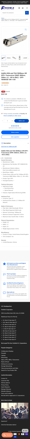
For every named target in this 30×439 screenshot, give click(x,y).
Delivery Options (5, 382)
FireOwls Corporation (16, 431)
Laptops (3, 355)
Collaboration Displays (7, 351)
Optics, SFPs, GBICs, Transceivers (10, 359)
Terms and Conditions (7, 393)
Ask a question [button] (15, 137)
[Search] (27, 12)
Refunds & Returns (6, 391)
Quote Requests (5, 387)
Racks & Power (5, 362)
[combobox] (15, 12)
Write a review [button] (15, 132)
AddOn (2, 70)
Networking (4, 357)
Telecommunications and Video (9, 368)
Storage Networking (6, 366)
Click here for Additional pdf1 (9, 146)
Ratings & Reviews (6, 389)
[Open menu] (27, 8)
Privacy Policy (5, 385)
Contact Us (4, 378)
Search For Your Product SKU (9, 370)
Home (2, 18)
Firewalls (3, 353)
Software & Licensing (6, 364)
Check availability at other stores (12, 115)
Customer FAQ (5, 380)
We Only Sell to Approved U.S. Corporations (12, 395)
